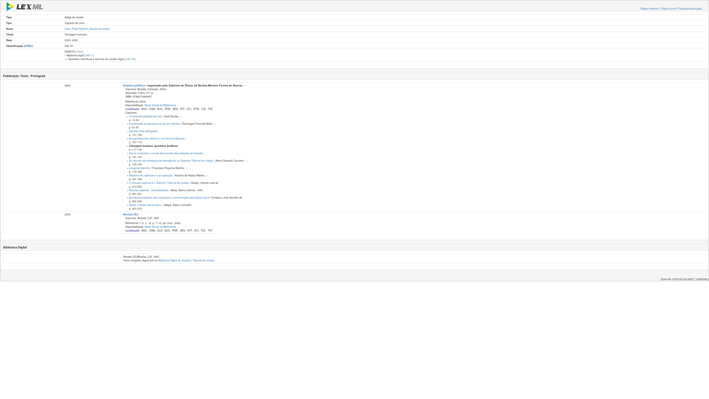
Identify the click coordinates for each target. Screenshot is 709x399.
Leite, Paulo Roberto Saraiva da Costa (87, 28)
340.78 (130, 59)
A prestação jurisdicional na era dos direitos (154, 123)
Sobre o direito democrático (145, 205)
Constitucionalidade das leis (145, 116)
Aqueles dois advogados (143, 131)
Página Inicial (668, 8)
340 (79, 51)
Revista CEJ (130, 214)
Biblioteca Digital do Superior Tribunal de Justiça (186, 260)
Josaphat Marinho (139, 168)
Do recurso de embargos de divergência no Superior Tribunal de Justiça (171, 160)
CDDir (28, 46)
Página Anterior (650, 8)
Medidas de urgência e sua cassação (151, 175)
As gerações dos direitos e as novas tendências (157, 138)
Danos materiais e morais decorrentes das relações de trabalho (166, 153)
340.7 (89, 55)
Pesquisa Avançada (690, 8)
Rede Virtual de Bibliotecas (160, 105)
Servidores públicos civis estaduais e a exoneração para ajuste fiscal (169, 197)
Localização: (132, 109)
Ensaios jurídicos (134, 85)
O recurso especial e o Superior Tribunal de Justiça (159, 183)
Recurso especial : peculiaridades (148, 190)
